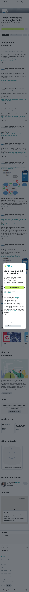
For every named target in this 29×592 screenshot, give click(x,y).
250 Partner (17, 297)
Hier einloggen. (7, 292)
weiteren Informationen (13, 310)
